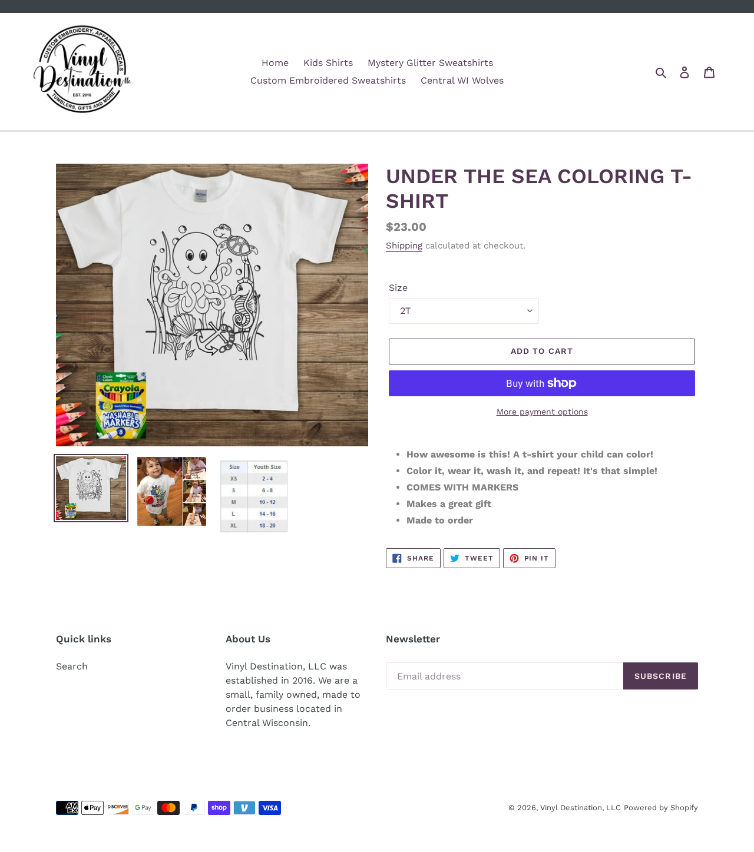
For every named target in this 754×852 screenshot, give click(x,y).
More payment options (542, 411)
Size (398, 287)
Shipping (404, 245)
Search (72, 666)
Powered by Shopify (661, 807)
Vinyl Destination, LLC (580, 807)
